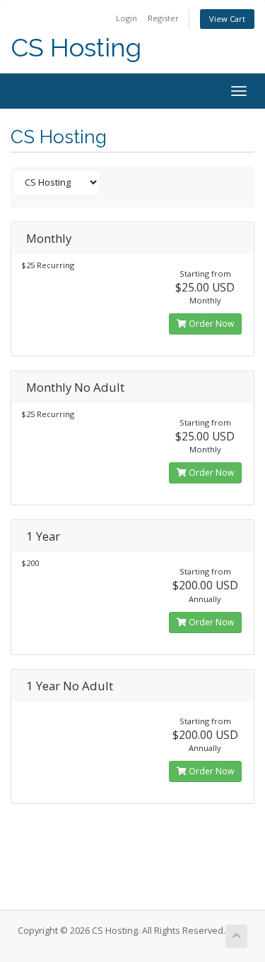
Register (163, 18)
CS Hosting (76, 47)
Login (126, 18)
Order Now (210, 324)
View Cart (227, 18)
